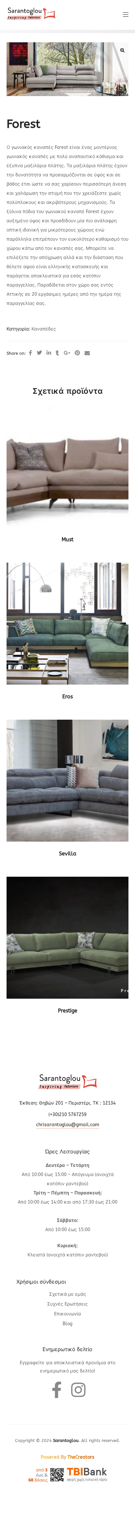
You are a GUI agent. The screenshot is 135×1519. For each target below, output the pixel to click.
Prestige (67, 1011)
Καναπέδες (43, 329)
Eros (67, 696)
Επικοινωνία (67, 1314)
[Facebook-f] (56, 1390)
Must (67, 539)
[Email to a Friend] (87, 353)
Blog (67, 1324)
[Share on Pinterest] (77, 353)
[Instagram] (78, 1390)
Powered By (67, 1457)
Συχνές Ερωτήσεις (67, 1304)
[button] (122, 50)
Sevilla (67, 853)
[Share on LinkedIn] (49, 353)
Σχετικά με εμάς (67, 1294)
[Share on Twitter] (39, 353)
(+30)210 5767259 (67, 1114)
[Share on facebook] (30, 353)
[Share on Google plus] (67, 353)
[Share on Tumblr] (57, 353)
